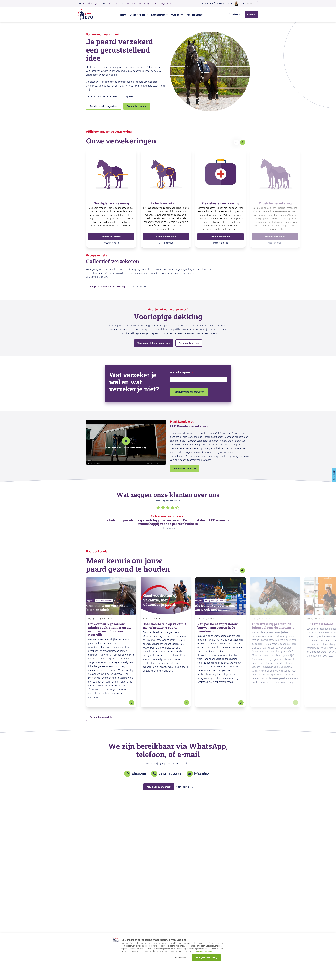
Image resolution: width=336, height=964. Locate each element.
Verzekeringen (137, 14)
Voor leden (334, 475)
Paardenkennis (194, 14)
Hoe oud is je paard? (181, 372)
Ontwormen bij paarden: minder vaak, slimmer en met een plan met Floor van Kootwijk (110, 629)
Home (123, 14)
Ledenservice (158, 14)
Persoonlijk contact (163, 3)
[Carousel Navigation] (241, 142)
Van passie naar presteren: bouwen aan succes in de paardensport (217, 627)
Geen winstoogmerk (91, 3)
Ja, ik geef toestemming (206, 957)
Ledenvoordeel (112, 3)
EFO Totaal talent (320, 624)
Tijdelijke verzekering (275, 203)
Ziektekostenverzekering (220, 203)
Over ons (176, 14)
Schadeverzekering (165, 203)
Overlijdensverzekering (111, 203)
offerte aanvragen (138, 286)
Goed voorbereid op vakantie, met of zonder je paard (165, 626)
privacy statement (204, 951)
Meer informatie (111, 243)
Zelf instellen (180, 957)
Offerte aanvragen (184, 787)
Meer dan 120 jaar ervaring (137, 3)
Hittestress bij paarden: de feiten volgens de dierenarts (273, 626)
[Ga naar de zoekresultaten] (243, 3)
